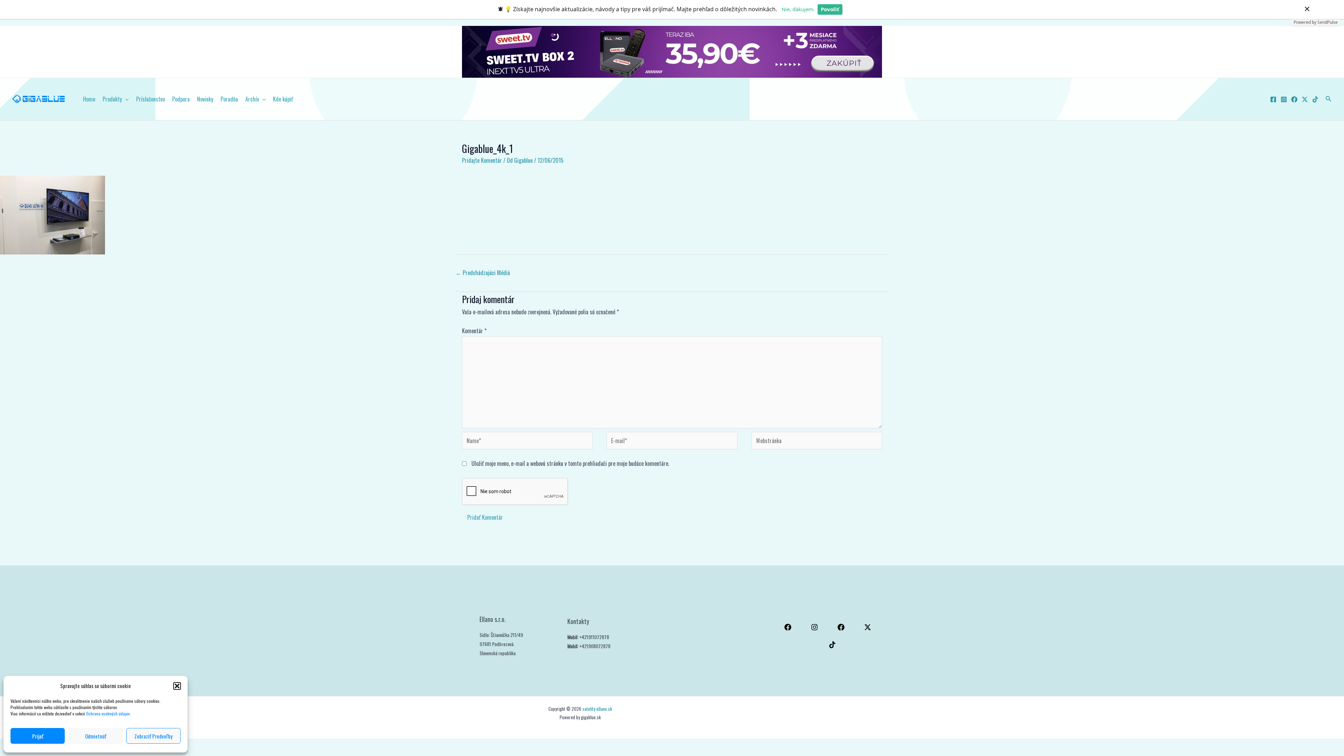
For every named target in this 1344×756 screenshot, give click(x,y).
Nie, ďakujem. (798, 9)
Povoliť (830, 9)
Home (89, 99)
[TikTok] (1315, 99)
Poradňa (229, 99)
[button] (177, 686)
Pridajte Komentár (482, 160)
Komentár (474, 331)
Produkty (112, 99)
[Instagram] (1284, 99)
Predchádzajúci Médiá (483, 272)
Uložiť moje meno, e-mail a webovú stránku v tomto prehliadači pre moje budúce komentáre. (570, 463)
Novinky (205, 99)
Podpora (181, 99)
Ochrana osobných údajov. (109, 713)
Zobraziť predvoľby (153, 736)
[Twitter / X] (1305, 99)
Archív (252, 99)
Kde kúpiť (283, 99)
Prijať (37, 736)
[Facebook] (1273, 99)
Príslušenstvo (150, 99)
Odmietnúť (95, 736)
